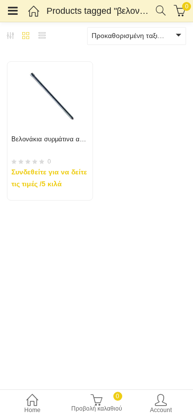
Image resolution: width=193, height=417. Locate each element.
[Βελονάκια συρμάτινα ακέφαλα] (50, 68)
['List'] (42, 36)
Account (161, 410)
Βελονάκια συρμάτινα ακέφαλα (56, 139)
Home (32, 410)
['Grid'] (26, 36)
